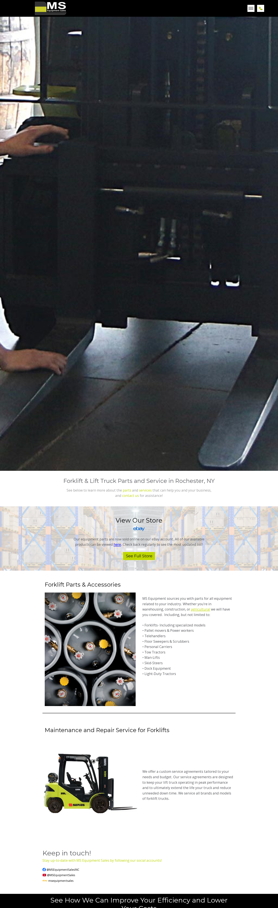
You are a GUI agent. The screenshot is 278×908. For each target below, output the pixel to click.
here (117, 544)
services (145, 490)
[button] (251, 8)
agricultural (200, 609)
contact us (130, 495)
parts (127, 490)
